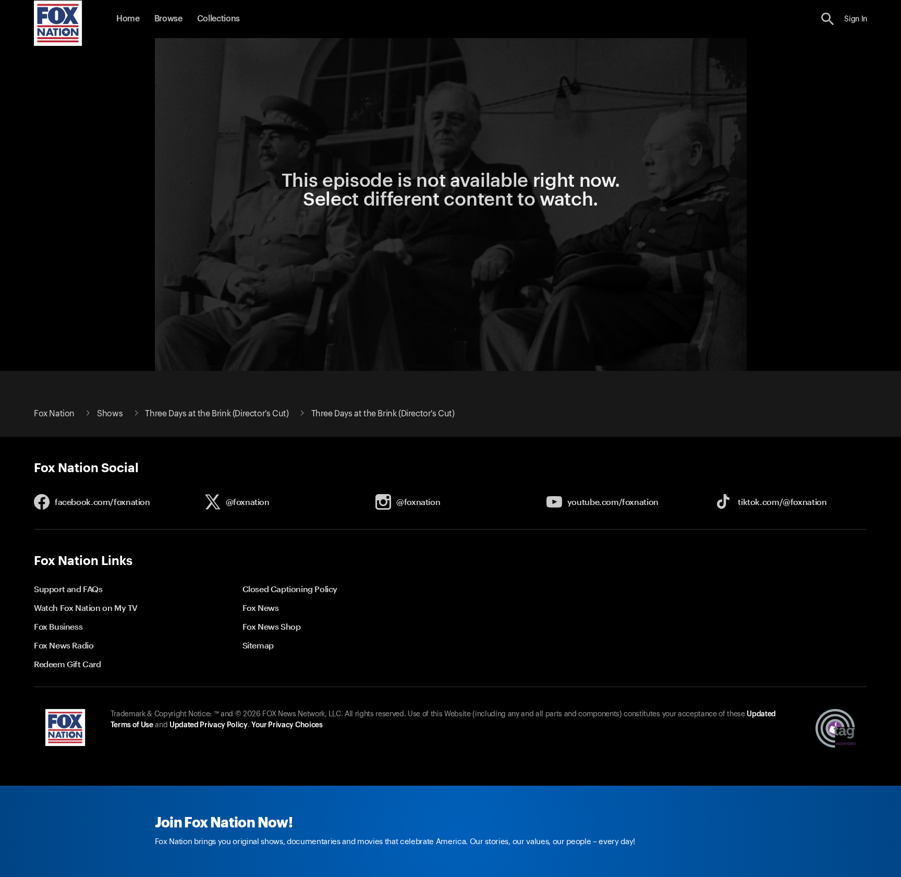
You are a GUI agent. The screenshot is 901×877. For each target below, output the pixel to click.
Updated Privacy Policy (208, 725)
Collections (218, 19)
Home (128, 19)
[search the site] (827, 19)
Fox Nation (54, 414)
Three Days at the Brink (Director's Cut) (216, 414)
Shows (110, 414)
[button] (827, 19)
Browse (168, 19)
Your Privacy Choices (286, 725)
